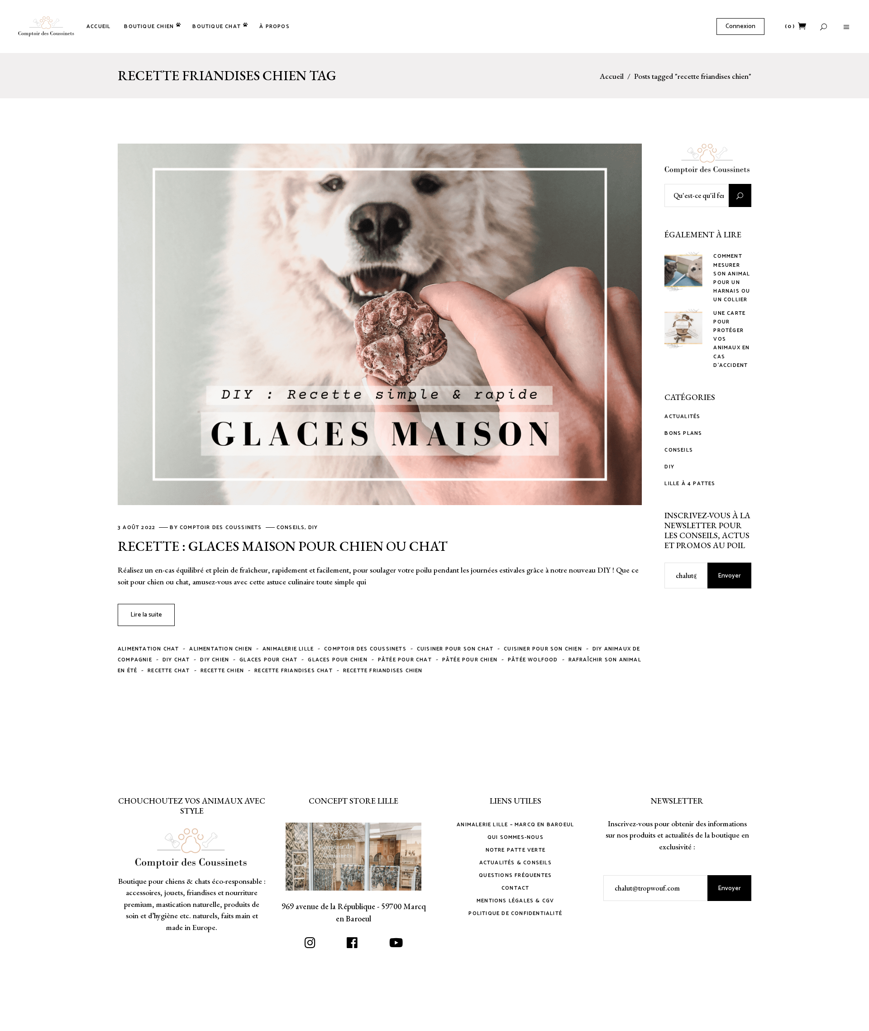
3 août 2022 (137, 527)
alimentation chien (220, 649)
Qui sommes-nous (515, 837)
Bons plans (683, 433)
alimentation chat (148, 649)
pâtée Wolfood (533, 659)
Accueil (612, 76)
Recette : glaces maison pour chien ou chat (283, 546)
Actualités (682, 416)
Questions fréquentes (515, 875)
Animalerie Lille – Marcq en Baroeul (515, 824)
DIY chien (214, 659)
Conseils (291, 527)
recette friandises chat (293, 670)
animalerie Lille (288, 649)
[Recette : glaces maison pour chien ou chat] (380, 324)
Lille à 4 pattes (689, 483)
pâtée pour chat (405, 659)
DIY (313, 527)
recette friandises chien (383, 670)
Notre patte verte (515, 850)
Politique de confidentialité (515, 913)
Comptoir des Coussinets (222, 527)
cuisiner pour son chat (455, 649)
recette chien (222, 670)
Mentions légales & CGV (515, 900)
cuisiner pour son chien (543, 649)
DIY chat (176, 659)
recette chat (169, 670)
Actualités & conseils (515, 862)
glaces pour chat (268, 659)
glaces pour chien (337, 659)
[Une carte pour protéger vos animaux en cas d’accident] (683, 328)
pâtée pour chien (469, 659)
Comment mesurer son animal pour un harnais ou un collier (731, 278)
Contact (515, 888)
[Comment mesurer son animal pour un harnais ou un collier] (683, 271)
